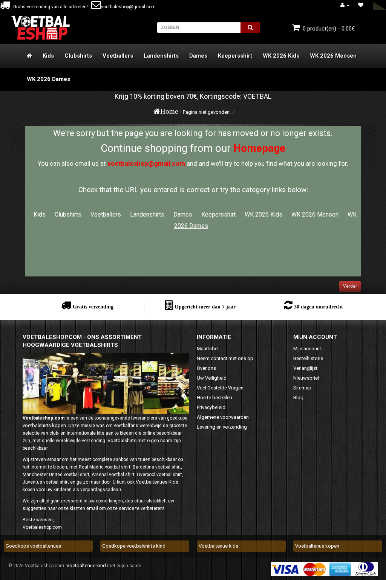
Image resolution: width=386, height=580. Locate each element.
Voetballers (118, 55)
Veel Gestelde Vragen (220, 388)
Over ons (206, 368)
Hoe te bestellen (214, 397)
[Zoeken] (250, 27)
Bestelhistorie (308, 358)
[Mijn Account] (344, 5)
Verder (350, 286)
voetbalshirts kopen (44, 425)
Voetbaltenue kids (218, 546)
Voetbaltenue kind (86, 565)
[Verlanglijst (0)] (360, 5)
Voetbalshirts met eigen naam (139, 440)
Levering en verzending (222, 427)
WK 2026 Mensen (333, 55)
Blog (298, 397)
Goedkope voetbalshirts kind (133, 546)
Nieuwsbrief (306, 378)
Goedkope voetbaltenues (33, 546)
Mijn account (307, 348)
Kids (48, 55)
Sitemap (302, 388)
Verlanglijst (305, 368)
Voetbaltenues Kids (157, 482)
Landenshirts (161, 55)
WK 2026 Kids (281, 55)
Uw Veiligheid (212, 378)
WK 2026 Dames (48, 79)
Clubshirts (78, 55)
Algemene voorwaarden (223, 417)
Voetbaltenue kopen (317, 546)
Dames (198, 55)
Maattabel (208, 348)
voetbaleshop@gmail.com (128, 6)
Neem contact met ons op (225, 358)
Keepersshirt (235, 55)
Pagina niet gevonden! (207, 112)
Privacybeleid (211, 407)
